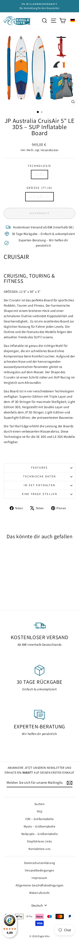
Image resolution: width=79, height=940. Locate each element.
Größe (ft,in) (39, 188)
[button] (72, 20)
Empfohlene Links (39, 841)
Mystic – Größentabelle (39, 826)
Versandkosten (49, 150)
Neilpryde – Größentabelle (39, 834)
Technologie (39, 166)
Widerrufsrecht (39, 893)
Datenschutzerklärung (39, 863)
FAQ (39, 811)
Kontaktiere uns (40, 849)
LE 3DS (39, 174)
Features (39, 467)
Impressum (39, 878)
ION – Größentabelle (39, 819)
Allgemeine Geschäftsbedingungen (40, 885)
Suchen (39, 804)
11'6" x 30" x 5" (39, 197)
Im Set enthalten (39, 485)
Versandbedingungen (39, 870)
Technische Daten (39, 476)
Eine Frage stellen (39, 494)
